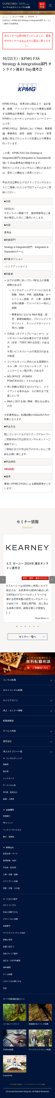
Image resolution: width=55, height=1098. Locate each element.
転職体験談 (8, 720)
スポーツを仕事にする (12, 981)
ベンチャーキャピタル (12, 830)
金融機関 (10, 810)
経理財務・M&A (9, 860)
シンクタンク (8, 778)
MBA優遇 (7, 967)
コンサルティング (14, 758)
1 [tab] (17, 626)
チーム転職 (7, 974)
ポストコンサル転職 (12, 690)
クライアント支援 (10, 881)
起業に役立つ (8, 947)
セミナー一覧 (28, 40)
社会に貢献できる (10, 912)
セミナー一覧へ (27, 636)
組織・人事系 (8, 799)
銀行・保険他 (8, 837)
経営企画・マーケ (10, 854)
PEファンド (8, 823)
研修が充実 (7, 940)
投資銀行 (6, 816)
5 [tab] (34, 626)
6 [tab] (38, 626)
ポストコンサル (9, 905)
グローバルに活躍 (10, 919)
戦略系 (6, 764)
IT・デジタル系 (9, 785)
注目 (5, 988)
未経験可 (6, 926)
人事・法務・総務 (10, 874)
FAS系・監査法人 (10, 792)
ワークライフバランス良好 (14, 933)
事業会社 (10, 847)
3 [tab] (25, 626)
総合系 (6, 771)
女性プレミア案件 (10, 954)
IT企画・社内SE (9, 867)
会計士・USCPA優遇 (11, 960)
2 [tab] (21, 626)
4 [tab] (30, 626)
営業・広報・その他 (11, 888)
